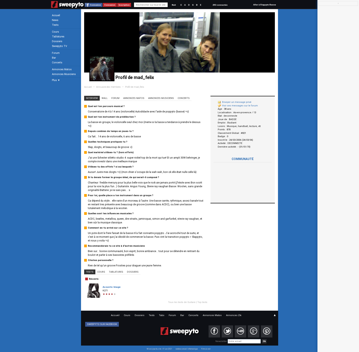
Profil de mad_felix (134, 87)
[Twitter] (227, 331)
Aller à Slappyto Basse (264, 5)
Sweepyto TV (59, 46)
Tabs (161, 315)
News (55, 20)
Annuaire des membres (108, 87)
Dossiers (57, 41)
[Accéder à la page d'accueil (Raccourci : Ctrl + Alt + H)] (67, 6)
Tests (55, 24)
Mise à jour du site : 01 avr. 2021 (159, 349)
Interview (92, 98)
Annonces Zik (233, 315)
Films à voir (205, 349)
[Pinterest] (266, 331)
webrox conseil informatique (187, 349)
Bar (54, 57)
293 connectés (220, 5)
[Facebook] (214, 331)
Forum (56, 53)
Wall (105, 98)
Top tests (202, 302)
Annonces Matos (62, 69)
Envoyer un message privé (236, 102)
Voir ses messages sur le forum (240, 105)
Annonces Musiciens (64, 74)
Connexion (95, 5)
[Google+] (253, 331)
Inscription (124, 5)
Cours (55, 31)
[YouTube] (240, 331)
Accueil (56, 15)
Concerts (57, 62)
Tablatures (58, 36)
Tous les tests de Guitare (181, 302)
